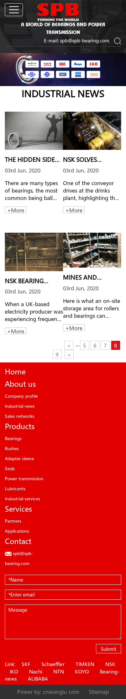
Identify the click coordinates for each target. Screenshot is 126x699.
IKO (14, 671)
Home (15, 371)
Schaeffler (53, 664)
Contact (18, 541)
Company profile (21, 396)
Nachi (35, 671)
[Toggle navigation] (14, 9)
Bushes (12, 448)
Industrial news (20, 406)
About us (20, 384)
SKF (26, 664)
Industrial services (22, 498)
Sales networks (19, 416)
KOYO (82, 671)
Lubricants (15, 488)
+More (15, 210)
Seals (10, 468)
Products (20, 426)
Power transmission (24, 478)
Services (18, 509)
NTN (58, 671)
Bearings (13, 438)
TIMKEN (85, 664)
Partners (13, 521)
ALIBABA (38, 678)
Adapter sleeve (19, 458)
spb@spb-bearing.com (84, 40)
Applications (17, 531)
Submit (108, 649)
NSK (110, 664)
